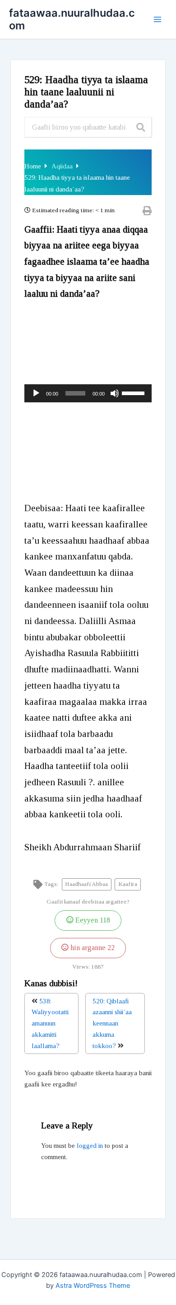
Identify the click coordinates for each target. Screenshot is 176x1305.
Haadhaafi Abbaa (86, 884)
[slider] (134, 392)
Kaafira (127, 884)
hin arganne (92, 948)
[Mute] (114, 393)
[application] (88, 393)
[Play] (36, 393)
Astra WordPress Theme (93, 1286)
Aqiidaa (62, 166)
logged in (90, 1145)
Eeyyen (92, 920)
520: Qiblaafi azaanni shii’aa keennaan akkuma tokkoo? (112, 1023)
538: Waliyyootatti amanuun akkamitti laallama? (50, 1023)
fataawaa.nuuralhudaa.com (72, 19)
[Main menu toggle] (157, 19)
